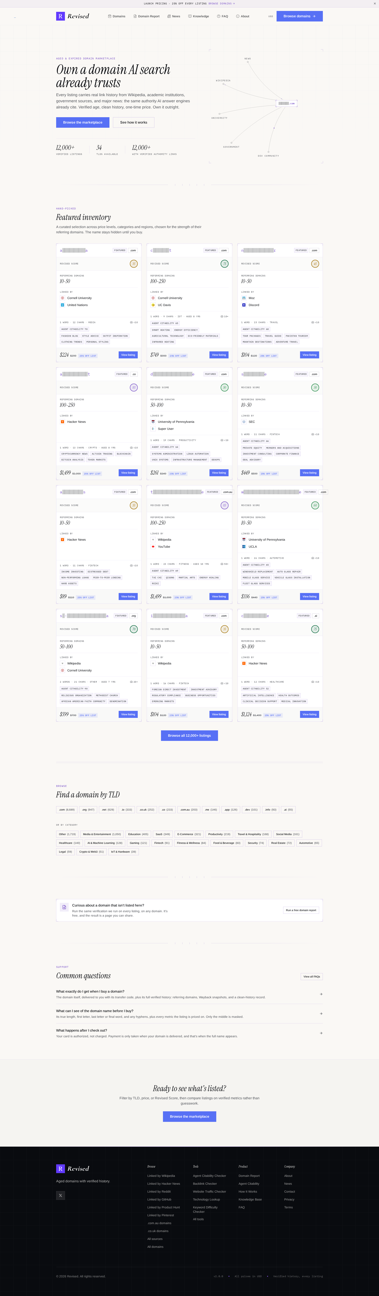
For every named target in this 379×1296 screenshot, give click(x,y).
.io (127, 809)
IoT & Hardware (123, 851)
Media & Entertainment (102, 834)
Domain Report (148, 16)
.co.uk (146, 809)
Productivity (219, 834)
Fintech (162, 843)
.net (108, 809)
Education (138, 834)
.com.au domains (159, 1223)
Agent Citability (249, 1183)
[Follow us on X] (60, 1195)
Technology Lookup (206, 1199)
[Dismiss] (374, 3)
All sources (155, 1239)
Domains (119, 16)
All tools (198, 1219)
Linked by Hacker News (163, 1183)
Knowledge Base (250, 1199)
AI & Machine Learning (105, 843)
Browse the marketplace (82, 122)
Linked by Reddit (159, 1191)
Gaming (138, 843)
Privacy (289, 1199)
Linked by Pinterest (160, 1215)
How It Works (248, 1191)
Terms (288, 1207)
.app (230, 809)
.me (211, 809)
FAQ (225, 16)
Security (256, 843)
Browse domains (220, 3)
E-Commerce (189, 834)
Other (67, 834)
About (245, 16)
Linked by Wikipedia (161, 1175)
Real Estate (281, 843)
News (176, 16)
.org (88, 809)
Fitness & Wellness (191, 843)
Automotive (309, 843)
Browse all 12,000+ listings (189, 735)
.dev (251, 809)
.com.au (188, 809)
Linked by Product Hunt (163, 1207)
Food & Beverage (226, 843)
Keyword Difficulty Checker (205, 1209)
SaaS (163, 834)
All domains (155, 1246)
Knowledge (201, 16)
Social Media (287, 834)
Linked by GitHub (159, 1199)
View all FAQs (312, 976)
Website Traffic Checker (209, 1191)
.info (270, 809)
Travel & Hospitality (253, 834)
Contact (289, 1191)
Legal (65, 851)
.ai (288, 809)
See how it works (133, 122)
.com (67, 809)
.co (167, 809)
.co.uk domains (157, 1231)
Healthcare (69, 843)
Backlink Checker (205, 1183)
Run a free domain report (301, 910)
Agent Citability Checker (209, 1175)
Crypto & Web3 (91, 851)
